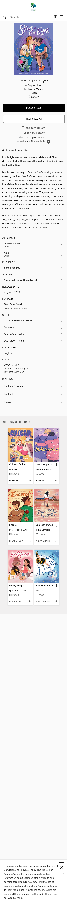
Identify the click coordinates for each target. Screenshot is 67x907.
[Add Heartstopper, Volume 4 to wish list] (56, 480)
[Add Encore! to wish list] (30, 540)
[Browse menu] (62, 17)
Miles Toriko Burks (20, 530)
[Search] (4, 17)
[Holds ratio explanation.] (48, 142)
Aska (35, 93)
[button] (34, 108)
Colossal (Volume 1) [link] (18, 464)
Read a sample (34, 119)
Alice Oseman (44, 469)
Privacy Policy (28, 869)
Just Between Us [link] (44, 585)
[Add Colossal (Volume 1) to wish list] (30, 480)
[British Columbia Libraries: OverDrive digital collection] (33, 7)
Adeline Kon (43, 590)
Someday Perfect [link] (44, 525)
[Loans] (55, 17)
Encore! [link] (13, 525)
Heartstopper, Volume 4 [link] (45, 464)
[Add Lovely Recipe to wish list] (30, 601)
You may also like (15, 422)
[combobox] (27, 17)
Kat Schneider (44, 530)
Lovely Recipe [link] (16, 585)
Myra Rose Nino (19, 590)
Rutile (14, 469)
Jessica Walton (35, 89)
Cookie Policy (15, 897)
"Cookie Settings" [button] (47, 886)
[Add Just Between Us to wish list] (56, 601)
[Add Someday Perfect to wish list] (56, 540)
